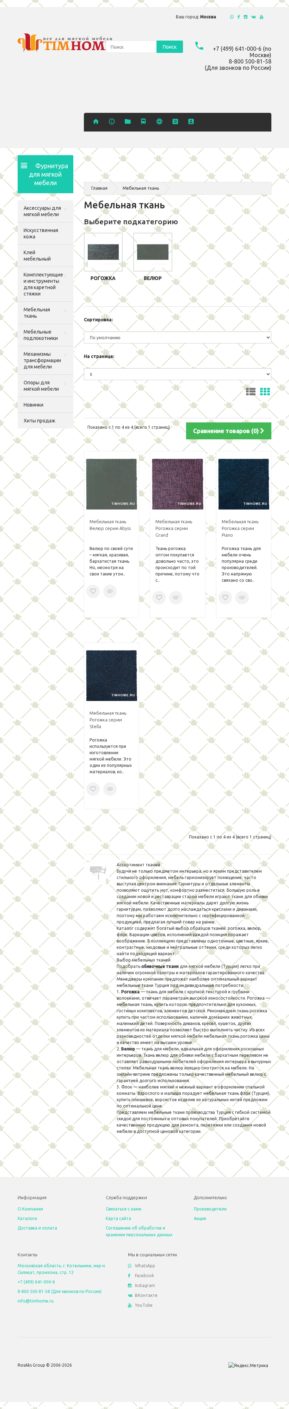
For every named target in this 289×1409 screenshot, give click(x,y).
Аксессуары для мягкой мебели (42, 211)
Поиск (170, 47)
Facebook (144, 1275)
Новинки (33, 405)
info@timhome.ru (36, 1301)
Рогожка (103, 278)
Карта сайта (118, 1218)
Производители (210, 1209)
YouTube (144, 1305)
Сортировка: (98, 319)
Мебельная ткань (37, 313)
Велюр (153, 278)
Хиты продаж (39, 420)
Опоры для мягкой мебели (41, 386)
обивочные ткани (160, 966)
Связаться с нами (123, 1209)
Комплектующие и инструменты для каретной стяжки (43, 284)
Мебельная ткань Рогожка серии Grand (173, 528)
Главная (99, 188)
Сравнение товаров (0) (226, 430)
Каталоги (27, 1218)
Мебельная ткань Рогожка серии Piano (240, 528)
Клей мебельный (37, 256)
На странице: (99, 356)
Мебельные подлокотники (41, 335)
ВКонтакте (146, 1295)
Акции (200, 1218)
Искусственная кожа (41, 233)
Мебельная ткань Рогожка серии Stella (108, 719)
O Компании (30, 1209)
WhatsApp (145, 1265)
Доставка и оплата (37, 1228)
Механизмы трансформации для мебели (42, 360)
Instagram (145, 1285)
